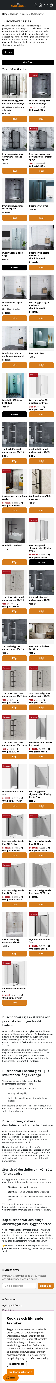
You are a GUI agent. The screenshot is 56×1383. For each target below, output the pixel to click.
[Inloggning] (40, 5)
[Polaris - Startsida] (18, 5)
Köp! (14, 119)
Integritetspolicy (15, 1358)
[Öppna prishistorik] (44, 107)
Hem (4, 13)
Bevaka (14, 267)
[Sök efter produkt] (35, 5)
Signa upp (45, 1285)
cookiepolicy (41, 1358)
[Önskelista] (46, 5)
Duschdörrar (37, 13)
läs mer (8, 52)
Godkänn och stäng (20, 1372)
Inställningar (16, 1363)
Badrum (14, 13)
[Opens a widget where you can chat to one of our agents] (11, 1378)
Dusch (25, 13)
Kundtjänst (8, 1310)
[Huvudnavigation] (4, 5)
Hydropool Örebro (12, 1305)
